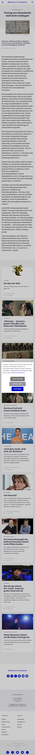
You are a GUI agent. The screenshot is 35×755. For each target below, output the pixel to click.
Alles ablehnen (17, 379)
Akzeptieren (17, 389)
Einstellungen (17, 384)
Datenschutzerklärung (18, 373)
